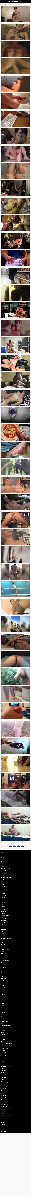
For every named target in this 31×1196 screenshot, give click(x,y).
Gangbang (3, 967)
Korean (3, 998)
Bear (2, 875)
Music (2, 1023)
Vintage (3, 1124)
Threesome (4, 1099)
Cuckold (3, 927)
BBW (2, 873)
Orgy (2, 1028)
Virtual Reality (4, 1126)
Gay (2, 969)
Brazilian (3, 897)
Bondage (3, 895)
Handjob (3, 976)
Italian (2, 992)
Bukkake (3, 904)
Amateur (3, 857)
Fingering (3, 956)
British (2, 900)
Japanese (3, 994)
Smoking (3, 1073)
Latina (2, 1001)
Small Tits (3, 1070)
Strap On (3, 1088)
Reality (3, 1050)
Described (3, 936)
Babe (2, 866)
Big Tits (3, 884)
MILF (2, 1014)
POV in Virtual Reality (6, 1043)
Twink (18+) (4, 1106)
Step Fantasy (4, 1082)
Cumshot (3, 929)
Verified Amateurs (6, 1115)
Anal (2, 859)
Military (3, 1016)
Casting (3, 909)
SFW (2, 1068)
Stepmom (3, 1084)
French (3, 963)
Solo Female (4, 1075)
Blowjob (3, 893)
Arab (2, 861)
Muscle (3, 1019)
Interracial (3, 989)
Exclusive (3, 945)
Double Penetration (6, 938)
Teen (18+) (4, 1097)
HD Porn (3, 852)
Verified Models (5, 1120)
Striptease (4, 1091)
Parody (3, 1030)
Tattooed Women (5, 1095)
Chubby (3, 913)
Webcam (3, 1131)
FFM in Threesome (6, 954)
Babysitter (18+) (5, 868)
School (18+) (4, 1064)
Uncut (2, 1113)
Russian (3, 1061)
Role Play (3, 1055)
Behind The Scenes (6, 877)
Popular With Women (6, 1037)
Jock (2, 996)
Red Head (3, 1052)
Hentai (3, 980)
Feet (2, 947)
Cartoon (3, 906)
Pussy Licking (4, 1048)
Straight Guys (4, 1086)
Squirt (2, 1079)
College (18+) (4, 918)
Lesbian (3, 1005)
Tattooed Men (5, 1093)
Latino (2, 1003)
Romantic (3, 1057)
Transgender (4, 1104)
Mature (3, 1012)
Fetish (2, 951)
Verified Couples (5, 1117)
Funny (2, 965)
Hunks (2, 983)
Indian (2, 985)
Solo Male (3, 1077)
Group (2, 974)
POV (2, 1041)
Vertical (3, 1122)
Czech (2, 931)
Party (2, 1032)
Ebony (2, 940)
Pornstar (3, 1039)
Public (2, 1046)
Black (2, 888)
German (3, 971)
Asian (2, 864)
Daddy (3, 933)
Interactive (4, 987)
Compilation (4, 920)
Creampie (3, 924)
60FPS (2, 855)
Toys (2, 1102)
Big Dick (3, 882)
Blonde (3, 891)
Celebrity (3, 911)
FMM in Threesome (6, 960)
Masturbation (4, 1010)
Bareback (3, 870)
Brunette (3, 902)
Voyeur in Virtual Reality (7, 1129)
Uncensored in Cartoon (7, 1108)
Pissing (3, 1034)
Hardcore (3, 978)
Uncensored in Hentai (6, 1111)
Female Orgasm (5, 949)
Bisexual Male (4, 886)
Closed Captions (5, 915)
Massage (3, 1007)
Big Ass (3, 879)
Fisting (3, 958)
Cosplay (3, 922)
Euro (2, 942)
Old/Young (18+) (5, 1025)
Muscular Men (4, 1021)
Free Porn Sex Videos (15, 1)
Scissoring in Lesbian (6, 1066)
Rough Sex (4, 1059)
